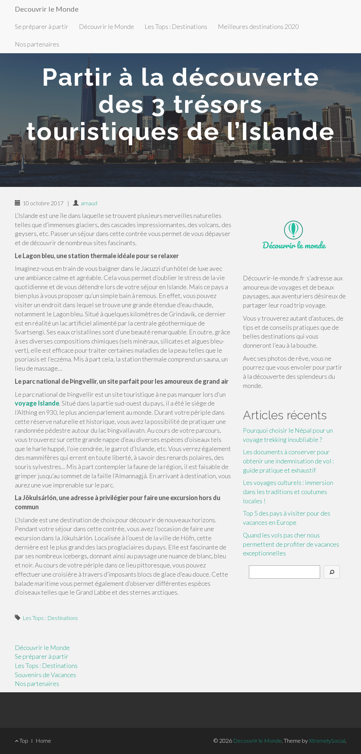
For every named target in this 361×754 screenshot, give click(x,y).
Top (23, 740)
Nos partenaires (37, 44)
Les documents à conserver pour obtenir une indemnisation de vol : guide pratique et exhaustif (288, 461)
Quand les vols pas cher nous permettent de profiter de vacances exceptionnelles (291, 544)
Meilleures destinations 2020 (258, 26)
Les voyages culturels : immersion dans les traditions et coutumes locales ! (288, 491)
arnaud (89, 203)
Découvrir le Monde (106, 26)
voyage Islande (37, 403)
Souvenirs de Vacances (45, 675)
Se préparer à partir (41, 26)
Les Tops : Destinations (176, 26)
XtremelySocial (327, 740)
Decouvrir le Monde (47, 9)
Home (43, 740)
